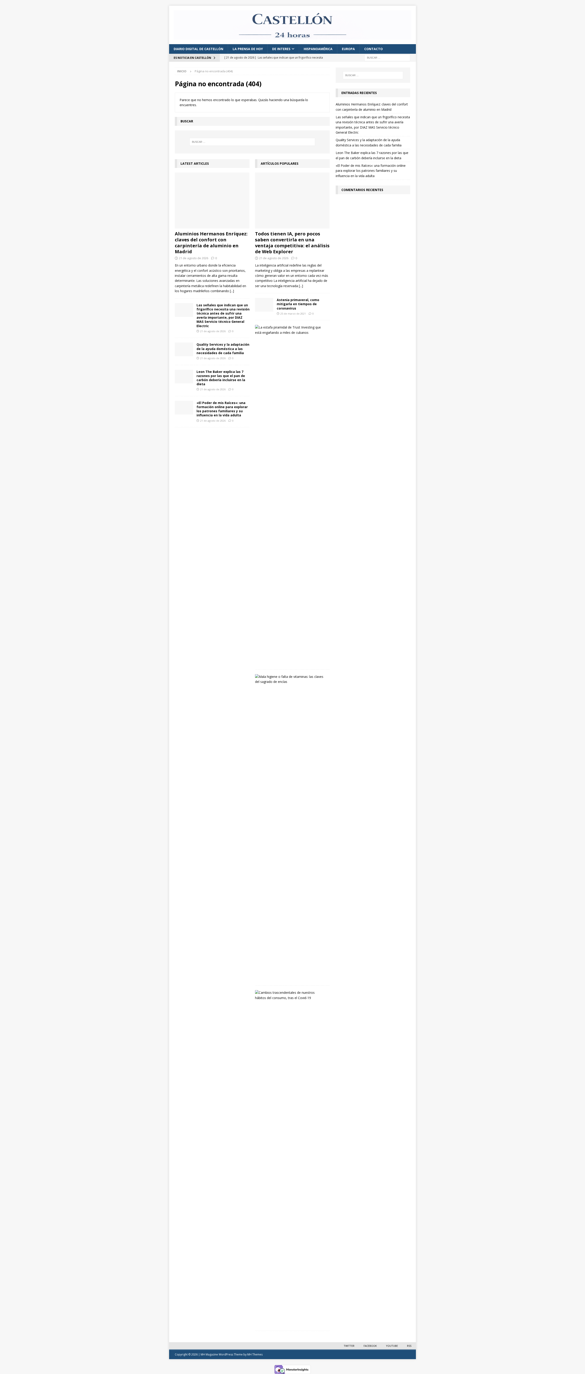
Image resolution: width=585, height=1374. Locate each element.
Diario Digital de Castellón (198, 49)
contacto (373, 49)
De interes (281, 49)
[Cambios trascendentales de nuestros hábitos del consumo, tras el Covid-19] (290, 995)
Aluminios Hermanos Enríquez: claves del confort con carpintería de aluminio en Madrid (211, 243)
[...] (232, 291)
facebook (370, 1345)
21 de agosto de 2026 (193, 258)
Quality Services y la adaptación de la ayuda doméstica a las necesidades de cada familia (223, 348)
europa (348, 49)
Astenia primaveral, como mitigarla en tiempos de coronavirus (298, 304)
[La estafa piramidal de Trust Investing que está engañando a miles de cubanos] (290, 330)
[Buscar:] (387, 57)
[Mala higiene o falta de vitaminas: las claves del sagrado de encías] (290, 679)
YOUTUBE (392, 1345)
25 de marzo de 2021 (293, 313)
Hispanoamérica (318, 49)
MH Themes (255, 1354)
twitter (349, 1345)
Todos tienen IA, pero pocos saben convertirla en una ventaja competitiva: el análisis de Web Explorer (292, 243)
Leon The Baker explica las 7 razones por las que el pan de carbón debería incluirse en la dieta (221, 377)
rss (409, 1345)
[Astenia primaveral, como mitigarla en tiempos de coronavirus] (264, 305)
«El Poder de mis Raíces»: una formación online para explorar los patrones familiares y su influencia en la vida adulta (222, 409)
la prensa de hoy (248, 49)
